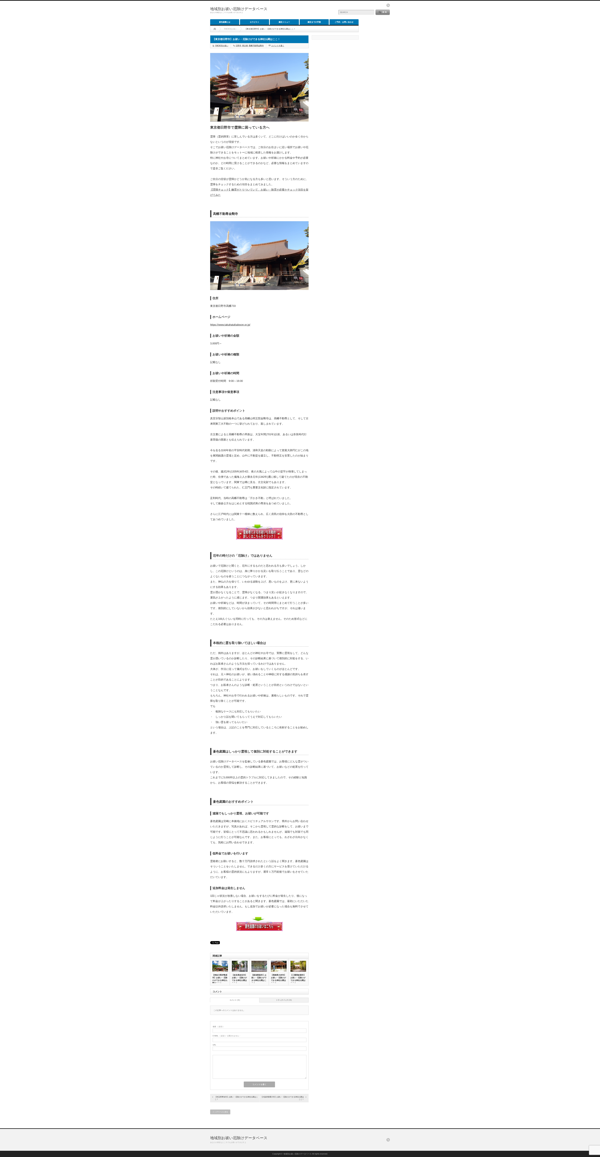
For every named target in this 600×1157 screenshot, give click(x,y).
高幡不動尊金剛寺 (256, 46)
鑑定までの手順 (314, 22)
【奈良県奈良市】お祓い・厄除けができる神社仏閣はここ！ (239, 979)
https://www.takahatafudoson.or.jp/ (230, 324)
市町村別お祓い (221, 46)
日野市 (238, 46)
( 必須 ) (218, 1026)
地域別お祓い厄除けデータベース (239, 9)
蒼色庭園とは (224, 22)
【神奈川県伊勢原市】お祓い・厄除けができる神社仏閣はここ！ (219, 979)
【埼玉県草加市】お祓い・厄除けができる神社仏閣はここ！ (236, 1098)
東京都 (245, 46)
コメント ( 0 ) (235, 1000)
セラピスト (254, 22)
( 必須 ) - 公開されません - (226, 1036)
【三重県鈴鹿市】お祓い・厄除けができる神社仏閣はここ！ (297, 979)
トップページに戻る (220, 1112)
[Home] (214, 29)
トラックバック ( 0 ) (284, 1000)
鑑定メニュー (284, 22)
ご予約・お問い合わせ (344, 22)
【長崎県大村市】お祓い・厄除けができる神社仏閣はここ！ (278, 979)
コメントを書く (277, 46)
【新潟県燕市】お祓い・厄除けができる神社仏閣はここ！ (258, 979)
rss (388, 5)
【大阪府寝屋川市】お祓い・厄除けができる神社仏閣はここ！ (282, 1098)
